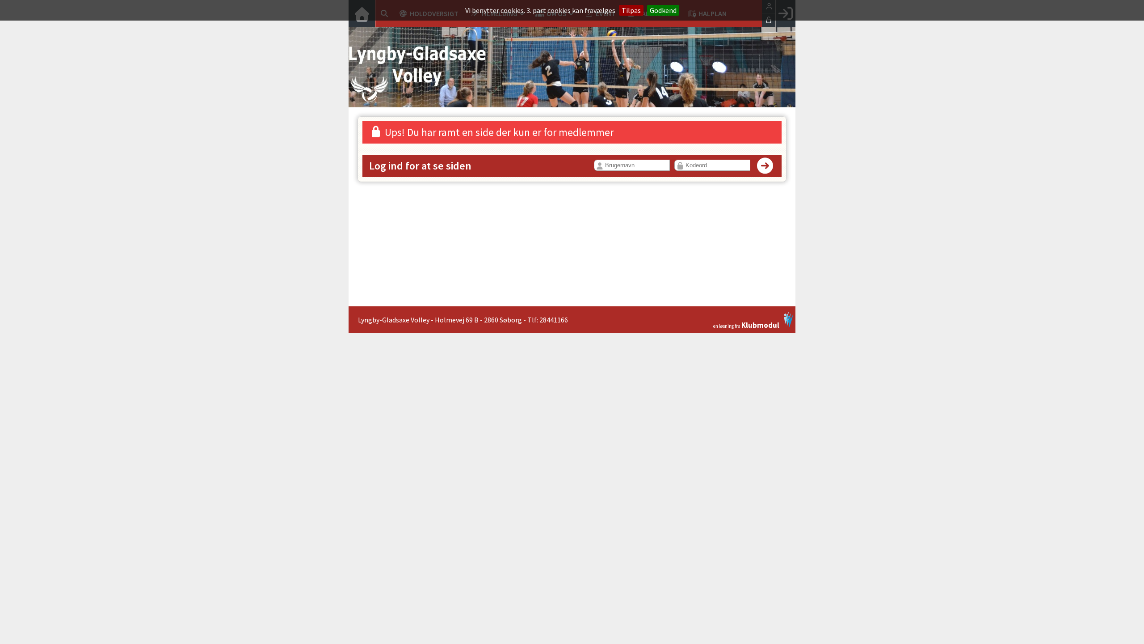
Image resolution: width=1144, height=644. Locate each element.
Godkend (663, 10)
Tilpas (631, 10)
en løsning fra (746, 324)
